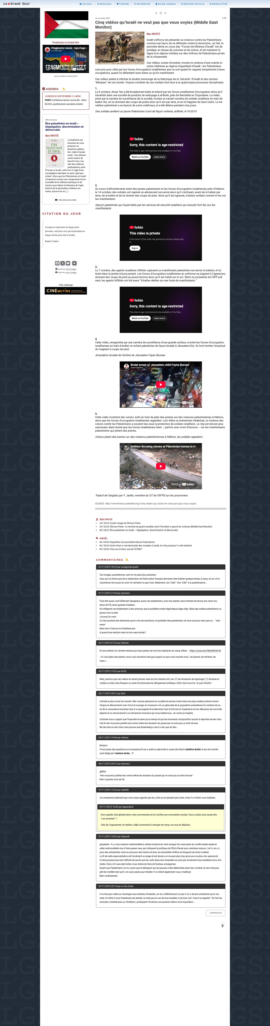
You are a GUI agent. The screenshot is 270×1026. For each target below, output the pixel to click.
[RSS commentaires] (127, 559)
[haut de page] (222, 926)
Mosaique (105, 4)
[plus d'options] (74, 264)
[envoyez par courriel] (68, 264)
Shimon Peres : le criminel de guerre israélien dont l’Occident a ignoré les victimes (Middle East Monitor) (161, 526)
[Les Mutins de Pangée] (66, 293)
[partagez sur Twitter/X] (62, 264)
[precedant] (156, 13)
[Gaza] (65, 37)
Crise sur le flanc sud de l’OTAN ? (126, 549)
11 (223, 18)
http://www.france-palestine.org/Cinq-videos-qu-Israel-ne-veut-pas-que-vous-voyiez (150, 503)
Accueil (87, 4)
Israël (103, 538)
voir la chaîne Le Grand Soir (66, 76)
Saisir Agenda (166, 4)
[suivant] (165, 13)
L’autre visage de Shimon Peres (125, 523)
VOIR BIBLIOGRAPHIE (66, 200)
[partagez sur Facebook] (57, 264)
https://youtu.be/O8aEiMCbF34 (205, 650)
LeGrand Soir (16, 4)
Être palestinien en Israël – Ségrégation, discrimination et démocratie (144, 530)
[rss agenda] (62, 89)
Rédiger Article (193, 4)
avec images (71, 272)
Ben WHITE (105, 519)
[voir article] (54, 166)
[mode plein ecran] (161, 13)
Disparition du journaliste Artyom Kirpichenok (132, 542)
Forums (124, 4)
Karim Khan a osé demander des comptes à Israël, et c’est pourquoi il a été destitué (151, 545)
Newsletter (219, 4)
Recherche (143, 4)
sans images (71, 269)
